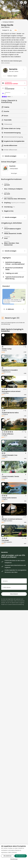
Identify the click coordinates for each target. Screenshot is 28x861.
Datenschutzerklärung (18, 604)
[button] (14, 296)
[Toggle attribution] (24, 300)
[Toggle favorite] (3, 335)
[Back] (2, 2)
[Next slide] (24, 339)
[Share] (21, 2)
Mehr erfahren (12, 852)
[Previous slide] (3, 339)
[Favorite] (25, 2)
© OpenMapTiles (13, 301)
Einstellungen (14, 859)
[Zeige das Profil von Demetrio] (23, 69)
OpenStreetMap (7, 302)
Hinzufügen (14, 173)
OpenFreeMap (7, 301)
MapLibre (21, 299)
